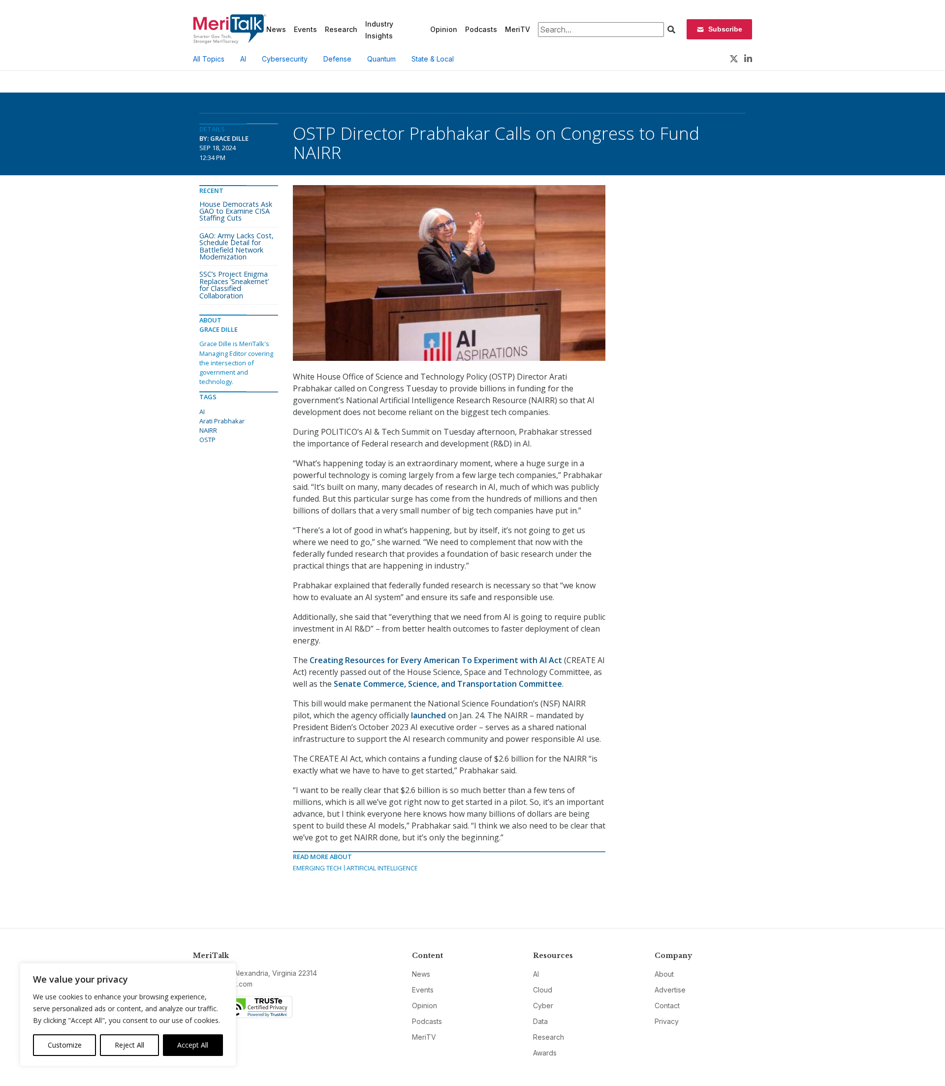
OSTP (207, 439)
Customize (65, 1045)
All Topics (208, 59)
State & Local (432, 59)
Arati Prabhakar (222, 420)
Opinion (443, 29)
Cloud (542, 990)
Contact (667, 1005)
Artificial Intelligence (382, 867)
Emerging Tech (317, 867)
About (664, 974)
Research (341, 29)
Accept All (192, 1045)
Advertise (670, 990)
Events (305, 29)
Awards (545, 1053)
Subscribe (725, 29)
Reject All (129, 1045)
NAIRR (208, 430)
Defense (337, 59)
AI (243, 59)
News (276, 29)
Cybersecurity (285, 59)
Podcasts (481, 29)
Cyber (543, 1005)
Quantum (381, 59)
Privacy (667, 1021)
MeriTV (517, 29)
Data (540, 1021)
